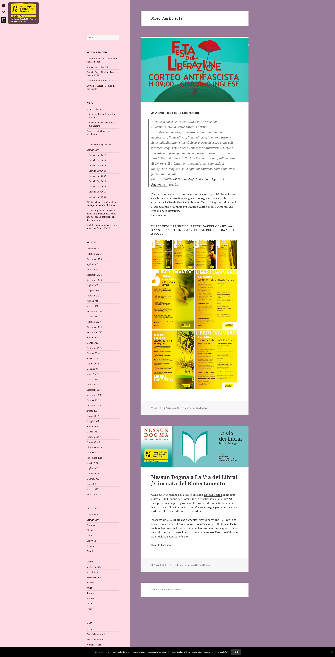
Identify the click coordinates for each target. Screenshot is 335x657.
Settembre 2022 (94, 280)
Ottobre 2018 (93, 353)
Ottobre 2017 (93, 400)
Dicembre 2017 (94, 389)
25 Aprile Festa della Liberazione (175, 113)
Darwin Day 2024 (97, 186)
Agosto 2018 (92, 358)
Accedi (89, 629)
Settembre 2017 (94, 405)
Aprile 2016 (92, 484)
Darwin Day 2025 (97, 191)
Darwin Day (92, 149)
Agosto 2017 (92, 410)
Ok (236, 651)
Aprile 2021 (92, 300)
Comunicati (92, 514)
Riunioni (90, 593)
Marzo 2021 (92, 306)
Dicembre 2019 (94, 327)
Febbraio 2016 (93, 494)
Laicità (89, 561)
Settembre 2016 (94, 457)
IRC (88, 556)
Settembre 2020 (94, 311)
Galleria (157, 407)
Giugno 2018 (92, 363)
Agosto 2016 (92, 463)
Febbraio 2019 (93, 348)
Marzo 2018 (92, 379)
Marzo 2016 (92, 489)
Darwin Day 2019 (97, 165)
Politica (90, 582)
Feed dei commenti (95, 639)
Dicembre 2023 (94, 259)
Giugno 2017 (92, 416)
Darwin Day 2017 (97, 155)
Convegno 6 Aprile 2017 (100, 144)
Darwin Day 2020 (97, 170)
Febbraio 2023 (93, 269)
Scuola (89, 603)
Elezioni (90, 546)
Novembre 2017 (94, 395)
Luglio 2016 (92, 468)
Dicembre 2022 (94, 274)
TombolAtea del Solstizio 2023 (101, 80)
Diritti (89, 530)
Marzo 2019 (92, 342)
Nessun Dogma (93, 577)
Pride (89, 587)
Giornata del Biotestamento (198, 528)
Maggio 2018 (92, 368)
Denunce (90, 525)
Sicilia (89, 608)
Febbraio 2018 (93, 384)
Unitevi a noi (158, 215)
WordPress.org (93, 644)
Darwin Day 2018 (97, 160)
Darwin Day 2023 (97, 181)
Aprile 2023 (92, 264)
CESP (89, 139)
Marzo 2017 (92, 431)
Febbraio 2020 (93, 321)
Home (23, 10)
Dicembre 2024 (94, 248)
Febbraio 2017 (93, 436)
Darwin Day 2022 (97, 176)
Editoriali (91, 540)
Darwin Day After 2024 (98, 67)
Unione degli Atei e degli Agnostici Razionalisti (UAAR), (201, 499)
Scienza (90, 598)
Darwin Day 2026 (97, 197)
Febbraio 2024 (93, 253)
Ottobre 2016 (93, 452)
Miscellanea (92, 572)
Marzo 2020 (92, 316)
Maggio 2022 (92, 290)
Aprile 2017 (92, 426)
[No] (331, 652)
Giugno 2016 (92, 473)
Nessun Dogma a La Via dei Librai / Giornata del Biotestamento (194, 480)
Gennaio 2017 (93, 442)
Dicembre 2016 (94, 447)
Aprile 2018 (92, 374)
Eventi (89, 551)
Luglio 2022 (92, 285)
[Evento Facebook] (162, 545)
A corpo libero (93, 109)
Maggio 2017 (92, 421)
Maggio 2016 (92, 478)
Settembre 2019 (94, 332)
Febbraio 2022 (93, 295)
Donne (89, 535)
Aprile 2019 (92, 337)
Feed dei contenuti (95, 634)
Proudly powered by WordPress (167, 589)
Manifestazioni (93, 566)
